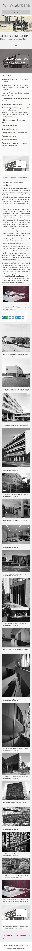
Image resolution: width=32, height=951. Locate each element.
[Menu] (16, 45)
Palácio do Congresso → (9, 939)
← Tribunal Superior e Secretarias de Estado (16, 935)
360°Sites (23, 948)
